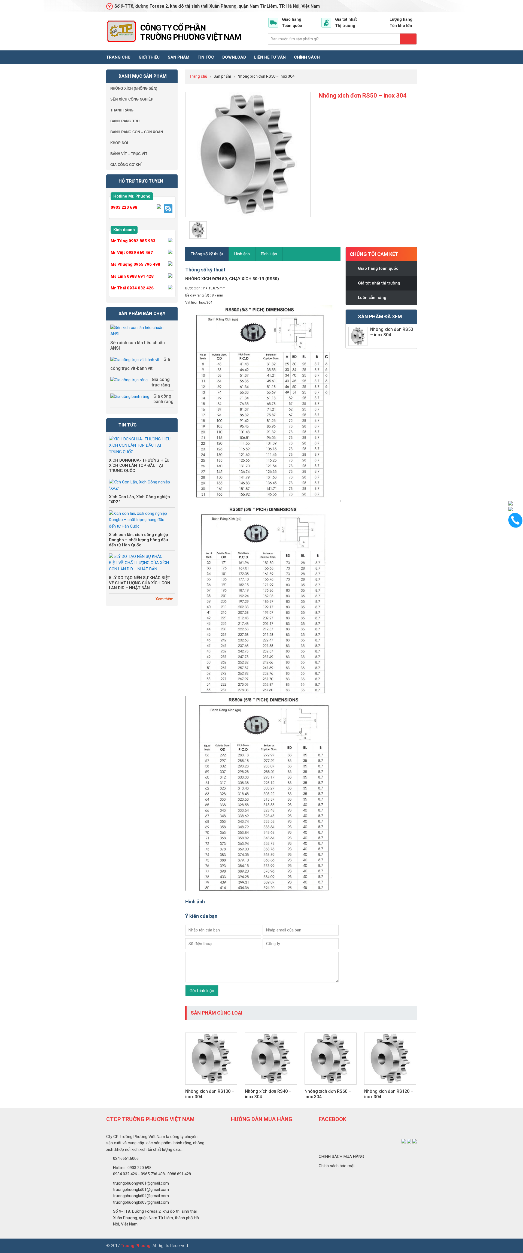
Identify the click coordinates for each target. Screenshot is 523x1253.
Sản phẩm (178, 57)
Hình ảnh (242, 254)
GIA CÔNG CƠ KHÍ (126, 165)
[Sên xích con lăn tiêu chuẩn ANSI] (139, 331)
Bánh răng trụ (124, 121)
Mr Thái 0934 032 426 (132, 288)
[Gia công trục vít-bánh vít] (134, 360)
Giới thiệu (149, 57)
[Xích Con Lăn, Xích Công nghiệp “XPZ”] (140, 485)
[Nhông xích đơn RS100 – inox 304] (211, 1087)
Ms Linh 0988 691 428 (132, 276)
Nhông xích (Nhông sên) (133, 88)
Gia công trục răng (161, 382)
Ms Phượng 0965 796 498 (135, 264)
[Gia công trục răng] (129, 380)
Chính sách (307, 57)
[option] (248, 154)
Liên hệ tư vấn (270, 57)
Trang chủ (118, 57)
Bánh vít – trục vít (128, 154)
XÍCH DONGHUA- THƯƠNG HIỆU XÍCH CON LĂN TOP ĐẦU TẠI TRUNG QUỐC (139, 465)
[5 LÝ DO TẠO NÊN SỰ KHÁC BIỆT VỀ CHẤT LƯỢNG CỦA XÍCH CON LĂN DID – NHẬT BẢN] (140, 563)
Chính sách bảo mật (337, 1165)
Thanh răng (121, 110)
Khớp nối (119, 143)
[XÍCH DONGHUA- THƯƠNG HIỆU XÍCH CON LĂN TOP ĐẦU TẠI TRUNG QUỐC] (140, 445)
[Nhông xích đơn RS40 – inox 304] (271, 1087)
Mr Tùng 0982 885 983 (133, 240)
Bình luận (269, 254)
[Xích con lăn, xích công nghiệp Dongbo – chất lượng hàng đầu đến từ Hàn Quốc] (140, 519)
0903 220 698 (124, 207)
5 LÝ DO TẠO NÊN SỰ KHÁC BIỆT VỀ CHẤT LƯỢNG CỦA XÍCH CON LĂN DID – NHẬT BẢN (139, 583)
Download (234, 57)
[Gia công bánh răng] (129, 397)
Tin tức (205, 57)
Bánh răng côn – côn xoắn (136, 132)
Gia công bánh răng (163, 399)
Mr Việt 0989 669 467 (132, 252)
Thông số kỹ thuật (207, 254)
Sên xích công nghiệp (131, 99)
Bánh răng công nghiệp (121, 31)
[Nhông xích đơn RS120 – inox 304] (390, 1087)
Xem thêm (165, 599)
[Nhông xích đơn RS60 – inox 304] (331, 1087)
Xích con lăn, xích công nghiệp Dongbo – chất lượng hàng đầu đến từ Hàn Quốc (138, 539)
